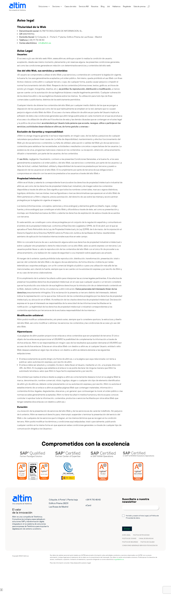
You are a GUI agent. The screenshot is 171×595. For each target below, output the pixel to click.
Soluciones (43, 6)
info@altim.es (44, 43)
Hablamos (116, 6)
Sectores (56, 6)
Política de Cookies (129, 538)
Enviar (127, 528)
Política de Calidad (147, 542)
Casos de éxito (70, 6)
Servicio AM (84, 6)
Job (108, 6)
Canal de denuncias (146, 538)
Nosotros (94, 6)
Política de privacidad (141, 535)
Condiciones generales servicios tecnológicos (140, 545)
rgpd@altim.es (119, 559)
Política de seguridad (130, 542)
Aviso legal (126, 535)
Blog (102, 6)
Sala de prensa (139, 6)
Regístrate (127, 6)
